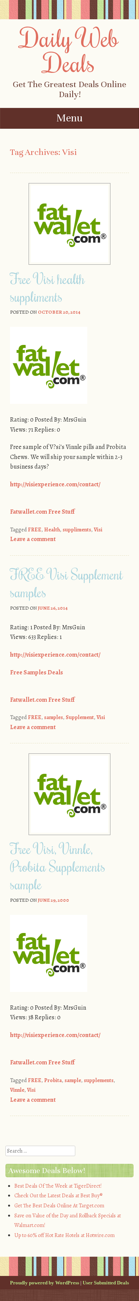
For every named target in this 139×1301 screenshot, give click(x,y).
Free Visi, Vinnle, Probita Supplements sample (57, 866)
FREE (34, 529)
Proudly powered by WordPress (44, 1283)
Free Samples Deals (36, 672)
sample (72, 1080)
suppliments (77, 529)
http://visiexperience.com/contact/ (55, 484)
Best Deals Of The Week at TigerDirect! (58, 1186)
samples (53, 717)
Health (52, 529)
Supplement (80, 717)
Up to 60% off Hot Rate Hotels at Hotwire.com (64, 1235)
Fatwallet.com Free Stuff (42, 512)
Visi (98, 529)
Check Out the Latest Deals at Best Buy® (58, 1195)
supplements (99, 1080)
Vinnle (17, 1090)
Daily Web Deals (70, 50)
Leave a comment (33, 539)
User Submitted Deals (106, 1283)
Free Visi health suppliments (47, 287)
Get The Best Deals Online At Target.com (59, 1205)
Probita (53, 1080)
